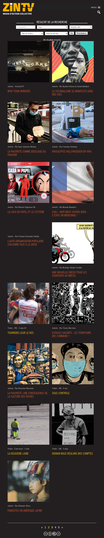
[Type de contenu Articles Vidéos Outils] (31, 33)
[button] (94, 7)
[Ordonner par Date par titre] (56, 33)
